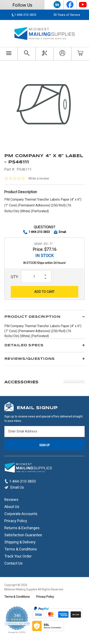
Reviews (11, 499)
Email (62, 231)
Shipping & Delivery (20, 542)
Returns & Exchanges (22, 528)
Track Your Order (18, 556)
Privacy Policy (15, 521)
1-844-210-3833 (39, 231)
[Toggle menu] (9, 53)
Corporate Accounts (20, 514)
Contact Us (13, 563)
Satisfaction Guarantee (23, 535)
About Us (11, 506)
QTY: (15, 276)
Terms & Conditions (20, 549)
